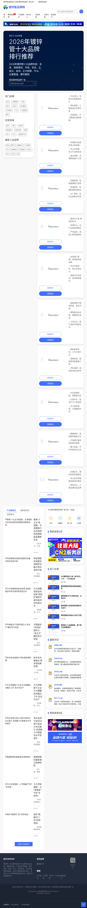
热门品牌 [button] (9, 96)
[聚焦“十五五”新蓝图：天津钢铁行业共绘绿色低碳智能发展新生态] (18, 526)
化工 (13, 134)
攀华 (7, 115)
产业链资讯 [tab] (11, 510)
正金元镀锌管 (15, 904)
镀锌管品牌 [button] (11, 16)
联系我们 (53, 16)
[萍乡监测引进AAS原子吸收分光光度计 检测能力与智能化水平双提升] (18, 725)
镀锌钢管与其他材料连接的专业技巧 (71, 607)
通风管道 (9, 130)
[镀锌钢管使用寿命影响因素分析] (53, 589)
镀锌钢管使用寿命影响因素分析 (71, 587)
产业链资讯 (21, 16)
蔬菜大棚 (18, 130)
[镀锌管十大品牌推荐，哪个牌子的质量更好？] (53, 628)
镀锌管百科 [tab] (24, 510)
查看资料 (50, 127)
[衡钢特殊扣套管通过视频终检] (18, 764)
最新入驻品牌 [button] (12, 140)
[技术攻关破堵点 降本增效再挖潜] (18, 664)
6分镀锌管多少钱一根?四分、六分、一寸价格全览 (71, 577)
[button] (83, 904)
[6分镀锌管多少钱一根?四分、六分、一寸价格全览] (53, 579)
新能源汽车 (22, 134)
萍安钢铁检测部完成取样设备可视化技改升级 (38, 564)
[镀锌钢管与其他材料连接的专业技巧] (53, 608)
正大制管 (9, 110)
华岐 (23, 102)
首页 (4, 16)
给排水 (21, 126)
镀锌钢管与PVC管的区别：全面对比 (71, 597)
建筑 (25, 130)
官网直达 (50, 133)
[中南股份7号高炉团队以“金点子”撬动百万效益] (18, 631)
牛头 (16, 110)
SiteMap (58, 876)
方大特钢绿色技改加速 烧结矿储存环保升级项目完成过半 (38, 597)
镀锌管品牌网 (17, 7)
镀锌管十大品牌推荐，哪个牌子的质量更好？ (71, 626)
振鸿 (7, 145)
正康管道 (24, 110)
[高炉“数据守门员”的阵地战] (18, 821)
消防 (7, 126)
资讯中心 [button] (28, 16)
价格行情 (46, 16)
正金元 (14, 106)
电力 (7, 134)
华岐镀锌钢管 (25, 904)
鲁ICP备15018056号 (43, 893)
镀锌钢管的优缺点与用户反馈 (71, 615)
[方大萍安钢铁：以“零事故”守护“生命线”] (18, 791)
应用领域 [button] (37, 16)
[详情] (72, 510)
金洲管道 (23, 106)
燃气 (13, 126)
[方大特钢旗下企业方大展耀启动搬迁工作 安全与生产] (18, 692)
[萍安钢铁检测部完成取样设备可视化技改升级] (18, 565)
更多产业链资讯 (23, 844)
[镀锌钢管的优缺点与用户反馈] (53, 618)
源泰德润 (15, 102)
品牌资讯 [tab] (10, 514)
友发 (7, 102)
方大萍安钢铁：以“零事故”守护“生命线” (38, 790)
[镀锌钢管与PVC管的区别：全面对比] (53, 599)
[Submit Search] (81, 11)
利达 (7, 106)
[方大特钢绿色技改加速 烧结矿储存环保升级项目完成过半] (18, 595)
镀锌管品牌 (42, 2)
